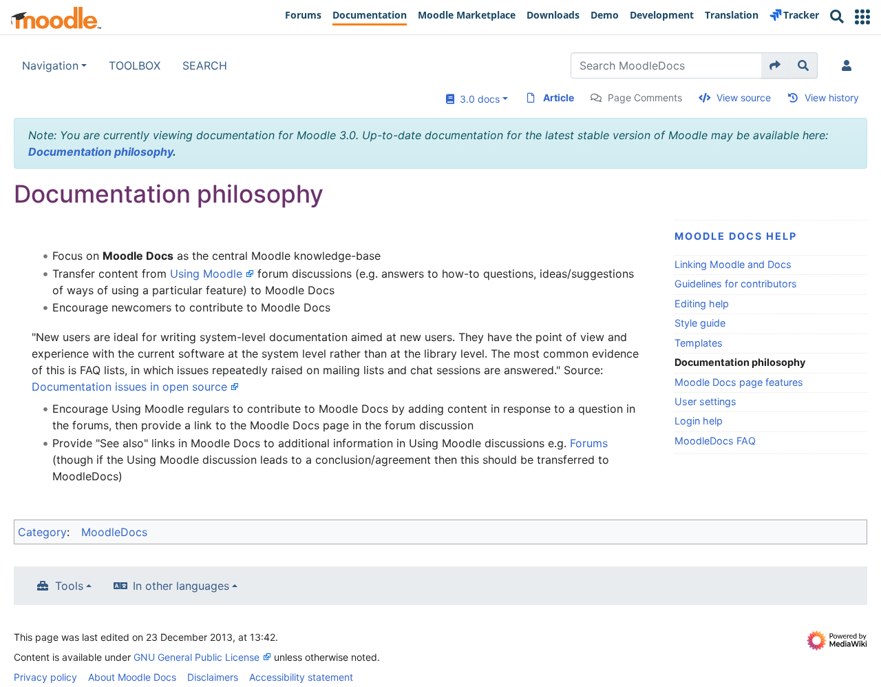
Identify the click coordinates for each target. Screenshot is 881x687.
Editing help (702, 303)
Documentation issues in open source (129, 386)
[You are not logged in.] (849, 65)
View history (832, 97)
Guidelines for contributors (736, 283)
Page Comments (645, 97)
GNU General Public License (196, 657)
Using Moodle (206, 273)
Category (42, 532)
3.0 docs (477, 99)
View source (744, 97)
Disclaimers (212, 677)
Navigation (50, 65)
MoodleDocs (114, 532)
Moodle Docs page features (739, 382)
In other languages (181, 586)
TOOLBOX (134, 65)
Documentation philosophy (100, 151)
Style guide (700, 323)
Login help (699, 421)
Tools (69, 586)
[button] (862, 16)
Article (558, 97)
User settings (705, 401)
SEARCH (204, 65)
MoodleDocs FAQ (715, 441)
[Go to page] (775, 65)
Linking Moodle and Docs (733, 264)
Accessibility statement (301, 677)
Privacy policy (45, 677)
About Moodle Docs (132, 677)
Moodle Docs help (736, 236)
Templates (699, 343)
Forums (589, 443)
